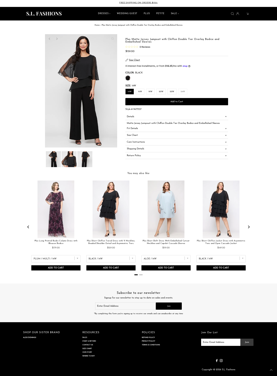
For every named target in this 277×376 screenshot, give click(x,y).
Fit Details (132, 128)
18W (150, 92)
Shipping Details (135, 149)
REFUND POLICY (148, 337)
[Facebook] (7, 3)
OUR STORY (87, 352)
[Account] (237, 13)
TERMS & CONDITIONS (151, 345)
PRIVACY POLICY (148, 341)
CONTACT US (87, 345)
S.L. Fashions (228, 370)
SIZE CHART (87, 348)
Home (97, 25)
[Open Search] (232, 13)
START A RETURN (89, 341)
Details (130, 116)
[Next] (57, 39)
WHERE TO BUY (88, 356)
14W (130, 92)
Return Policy (134, 155)
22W (172, 92)
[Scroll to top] (271, 370)
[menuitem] (104, 13)
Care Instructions (136, 142)
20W (161, 92)
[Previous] (49, 39)
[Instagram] (10, 3)
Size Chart (132, 135)
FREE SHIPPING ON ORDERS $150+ (138, 3)
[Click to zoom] (112, 39)
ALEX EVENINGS (29, 337)
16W (140, 92)
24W (183, 92)
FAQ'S (84, 337)
